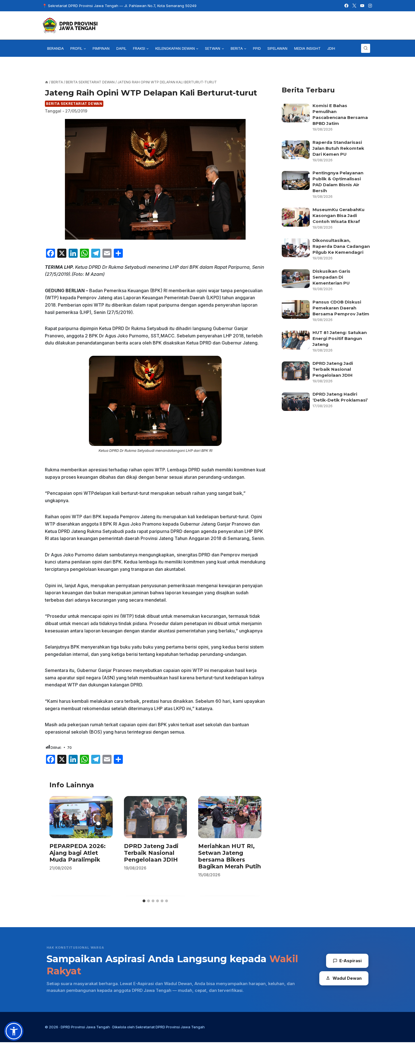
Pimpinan (101, 48)
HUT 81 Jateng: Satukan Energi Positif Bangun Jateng (340, 338)
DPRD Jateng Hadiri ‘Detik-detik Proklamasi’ (341, 397)
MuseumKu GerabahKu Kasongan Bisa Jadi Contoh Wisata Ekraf (338, 215)
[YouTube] (362, 6)
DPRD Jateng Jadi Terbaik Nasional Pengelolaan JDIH (151, 853)
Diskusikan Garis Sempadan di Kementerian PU (331, 277)
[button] (14, 1031)
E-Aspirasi (350, 960)
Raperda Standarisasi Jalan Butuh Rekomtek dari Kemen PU (338, 148)
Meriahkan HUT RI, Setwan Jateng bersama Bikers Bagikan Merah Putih (229, 856)
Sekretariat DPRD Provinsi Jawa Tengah (170, 1027)
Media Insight (307, 48)
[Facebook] (346, 6)
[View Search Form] (365, 48)
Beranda (55, 48)
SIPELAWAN (277, 48)
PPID (257, 48)
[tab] (144, 900)
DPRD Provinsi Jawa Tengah (85, 1027)
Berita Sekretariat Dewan (74, 103)
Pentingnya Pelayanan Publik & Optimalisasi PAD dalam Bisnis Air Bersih (338, 181)
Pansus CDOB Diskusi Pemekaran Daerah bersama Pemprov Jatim (341, 307)
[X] (354, 6)
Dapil (121, 48)
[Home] (46, 82)
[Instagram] (370, 6)
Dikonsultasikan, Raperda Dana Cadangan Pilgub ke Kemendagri (341, 246)
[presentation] (81, 817)
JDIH (331, 48)
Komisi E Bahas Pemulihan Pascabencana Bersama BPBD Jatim (340, 114)
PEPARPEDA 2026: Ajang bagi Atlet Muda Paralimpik (77, 853)
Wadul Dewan (347, 978)
